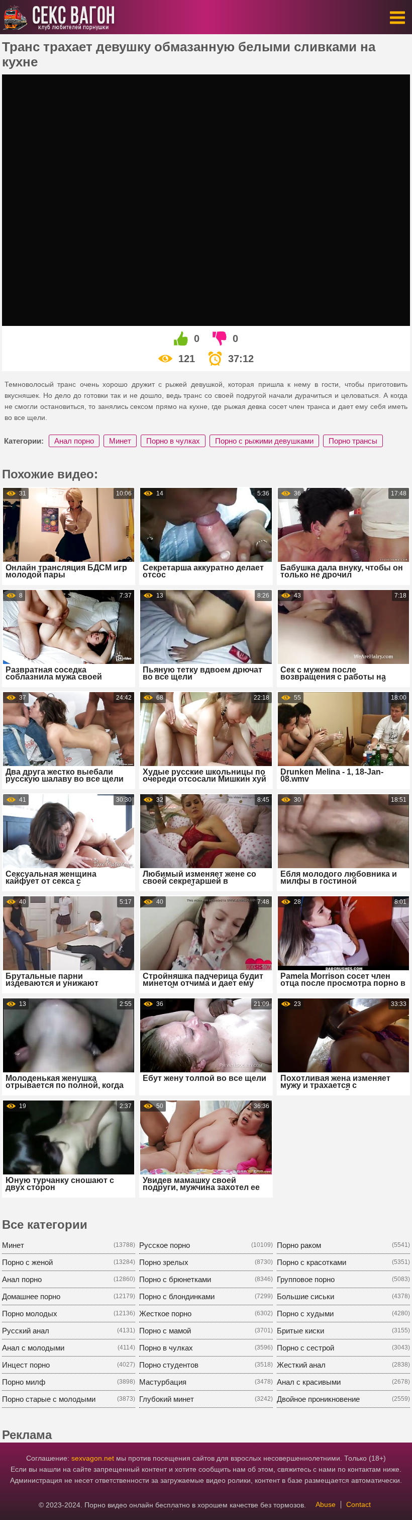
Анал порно (74, 441)
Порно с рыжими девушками (264, 441)
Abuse (326, 1504)
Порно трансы (353, 441)
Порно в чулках (173, 441)
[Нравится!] (181, 338)
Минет (120, 441)
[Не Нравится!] (220, 338)
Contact (358, 1504)
